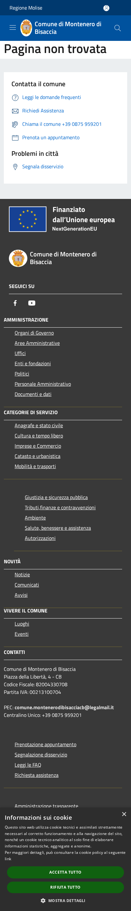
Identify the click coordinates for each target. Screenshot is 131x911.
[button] (65, 900)
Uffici (20, 353)
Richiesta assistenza (37, 775)
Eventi (22, 634)
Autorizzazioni (40, 538)
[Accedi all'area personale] (106, 8)
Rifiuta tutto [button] (65, 887)
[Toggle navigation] (13, 27)
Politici (22, 373)
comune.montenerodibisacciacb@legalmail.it (64, 707)
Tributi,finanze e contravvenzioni (60, 507)
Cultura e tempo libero (39, 435)
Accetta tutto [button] (65, 872)
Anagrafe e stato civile (39, 425)
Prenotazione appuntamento (45, 744)
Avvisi (21, 595)
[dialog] (65, 859)
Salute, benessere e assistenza (58, 528)
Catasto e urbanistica (37, 456)
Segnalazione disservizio (41, 754)
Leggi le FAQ (28, 765)
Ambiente (35, 517)
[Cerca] (117, 28)
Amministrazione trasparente (46, 806)
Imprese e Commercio (38, 446)
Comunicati (27, 584)
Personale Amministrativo (43, 384)
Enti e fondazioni (33, 363)
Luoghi (22, 623)
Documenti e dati (33, 394)
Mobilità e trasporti (35, 466)
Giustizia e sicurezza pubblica (56, 497)
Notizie (22, 574)
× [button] (123, 814)
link (8, 859)
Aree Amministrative (37, 343)
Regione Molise (26, 7)
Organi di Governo (34, 333)
